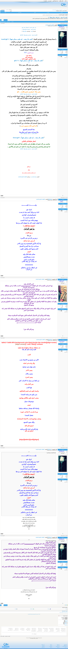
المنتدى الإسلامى (63, 628)
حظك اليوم (28, 628)
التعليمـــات (48, 12)
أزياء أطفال (28, 630)
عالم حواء (10, 629)
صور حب (49, 0)
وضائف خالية (22, 628)
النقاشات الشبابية (51, 628)
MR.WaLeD (50, 199)
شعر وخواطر (57, 629)
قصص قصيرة (51, 629)
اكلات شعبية (39, 630)
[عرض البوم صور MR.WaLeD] (62, 195)
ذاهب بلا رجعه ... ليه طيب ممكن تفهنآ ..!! (57, 17)
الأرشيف (3, 636)
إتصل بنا (45, 0)
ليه (35, 27)
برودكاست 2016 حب (10, 630)
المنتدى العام (57, 628)
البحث (5, 12)
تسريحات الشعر (63, 630)
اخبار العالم (16, 628)
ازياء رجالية (51, 630)
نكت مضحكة (39, 629)
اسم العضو (10, 9)
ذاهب (31, 27)
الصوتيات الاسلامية (45, 628)
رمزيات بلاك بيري (16, 630)
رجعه (25, 27)
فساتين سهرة (21, 629)
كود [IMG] (66, 621)
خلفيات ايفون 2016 (63, 631)
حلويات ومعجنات (33, 630)
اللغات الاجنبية (63, 629)
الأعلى (1, 636)
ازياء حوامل (16, 629)
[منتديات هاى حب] (63, 6)
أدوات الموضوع (8, 21)
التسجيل (61, 12)
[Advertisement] (29, 159)
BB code (66, 620)
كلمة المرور (10, 11)
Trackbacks (65, 622)
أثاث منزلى (45, 630)
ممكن (33, 27)
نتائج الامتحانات (10, 628)
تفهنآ (27, 27)
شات (65, 0)
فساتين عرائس (27, 629)
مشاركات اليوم (19, 12)
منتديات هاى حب (33, 176)
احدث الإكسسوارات (57, 630)
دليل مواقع (61, 0)
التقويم (35, 12)
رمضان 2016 (39, 628)
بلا (63, 612)
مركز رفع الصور (55, 0)
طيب (22, 27)
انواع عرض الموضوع (3, 21)
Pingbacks (66, 623)
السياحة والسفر (33, 628)
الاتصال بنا (9, 636)
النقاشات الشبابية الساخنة (22, 176)
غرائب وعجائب (33, 629)
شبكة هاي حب (5, 636)
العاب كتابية (45, 629)
